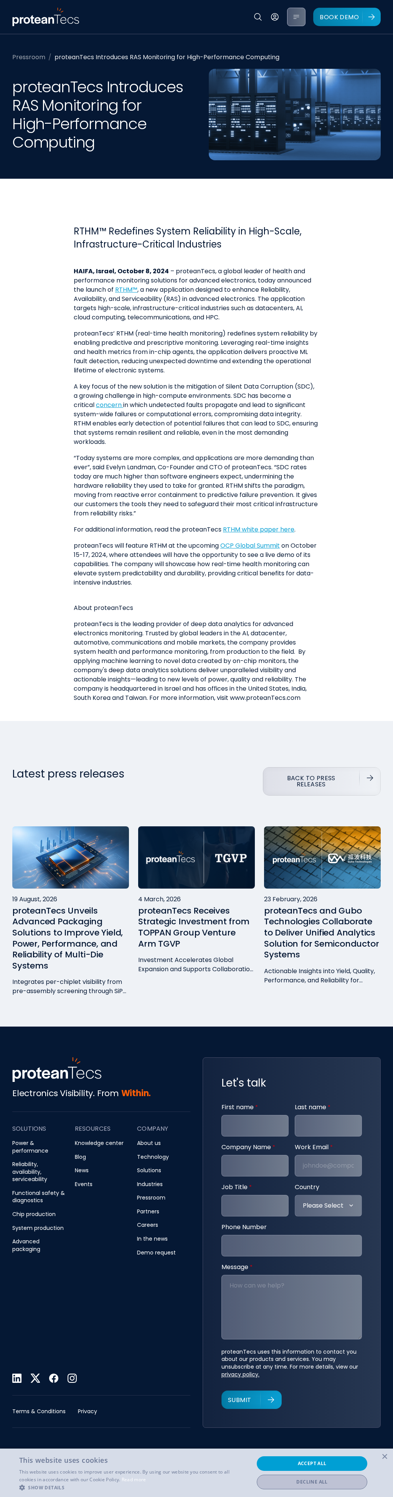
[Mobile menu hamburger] (296, 17)
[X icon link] (35, 1378)
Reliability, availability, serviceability (29, 1172)
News (82, 1170)
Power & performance (30, 1147)
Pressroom (28, 57)
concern (109, 404)
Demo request (156, 1252)
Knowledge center (99, 1143)
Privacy (87, 1411)
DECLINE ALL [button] (311, 1482)
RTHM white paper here (258, 529)
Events (83, 1184)
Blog (80, 1157)
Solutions (149, 1170)
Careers (147, 1225)
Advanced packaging (26, 1245)
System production (38, 1228)
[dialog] (196, 1473)
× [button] (384, 1457)
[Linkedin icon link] (16, 1378)
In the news (152, 1239)
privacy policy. (240, 1374)
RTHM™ (126, 289)
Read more (134, 1479)
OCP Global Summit (250, 545)
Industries (150, 1184)
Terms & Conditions (39, 1411)
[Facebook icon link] (53, 1378)
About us (149, 1143)
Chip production (34, 1214)
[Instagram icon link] (72, 1378)
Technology (153, 1157)
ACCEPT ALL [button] (312, 1463)
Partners (148, 1211)
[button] (133, 1487)
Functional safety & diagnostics (38, 1197)
